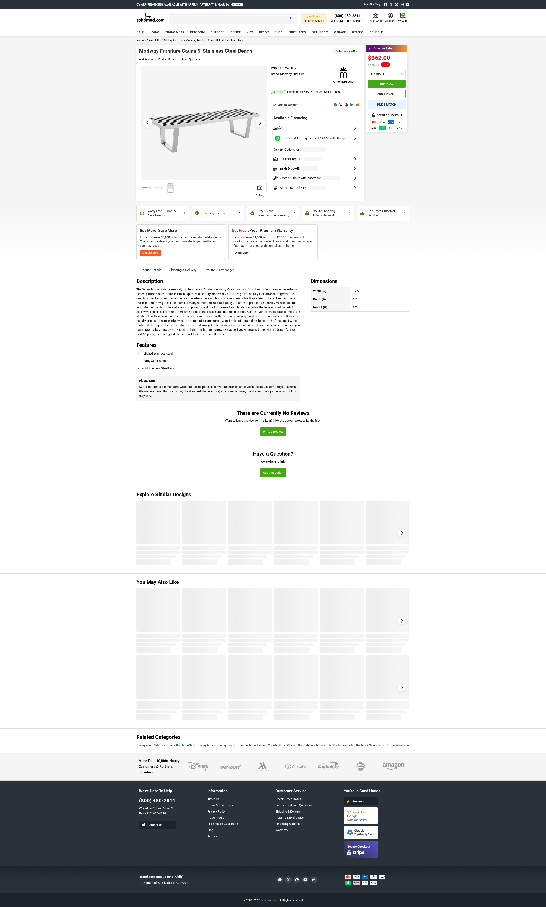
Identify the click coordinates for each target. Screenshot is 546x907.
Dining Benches (173, 40)
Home (140, 40)
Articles (212, 836)
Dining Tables (206, 745)
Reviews (358, 801)
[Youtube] (408, 4)
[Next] (402, 533)
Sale (140, 32)
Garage (340, 32)
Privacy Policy (216, 811)
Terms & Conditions (220, 805)
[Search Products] (292, 18)
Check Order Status (288, 799)
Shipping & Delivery (288, 811)
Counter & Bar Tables (251, 745)
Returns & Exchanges (290, 817)
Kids (250, 32)
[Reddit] (357, 105)
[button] (233, 18)
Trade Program (217, 817)
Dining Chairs (226, 745)
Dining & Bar (174, 32)
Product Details (167, 59)
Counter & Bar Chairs (282, 745)
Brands (358, 32)
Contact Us (155, 825)
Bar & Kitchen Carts (341, 745)
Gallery (260, 195)
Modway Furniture (292, 74)
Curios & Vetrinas (398, 745)
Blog (210, 830)
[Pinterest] (396, 4)
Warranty (282, 830)
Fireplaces (297, 32)
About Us (213, 799)
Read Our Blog (372, 4)
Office (236, 32)
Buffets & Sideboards (370, 745)
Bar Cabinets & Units (311, 745)
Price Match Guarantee (222, 824)
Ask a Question (191, 59)
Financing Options (288, 824)
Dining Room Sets (148, 745)
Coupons (377, 32)
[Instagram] (402, 4)
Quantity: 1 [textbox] (377, 74)
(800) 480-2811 (157, 801)
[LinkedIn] (352, 105)
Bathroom (320, 32)
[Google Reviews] (361, 815)
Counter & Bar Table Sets (178, 745)
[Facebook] (385, 4)
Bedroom (197, 32)
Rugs (279, 32)
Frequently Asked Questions (294, 805)
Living (154, 32)
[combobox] (387, 74)
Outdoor (218, 32)
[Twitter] (391, 4)
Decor (264, 32)
